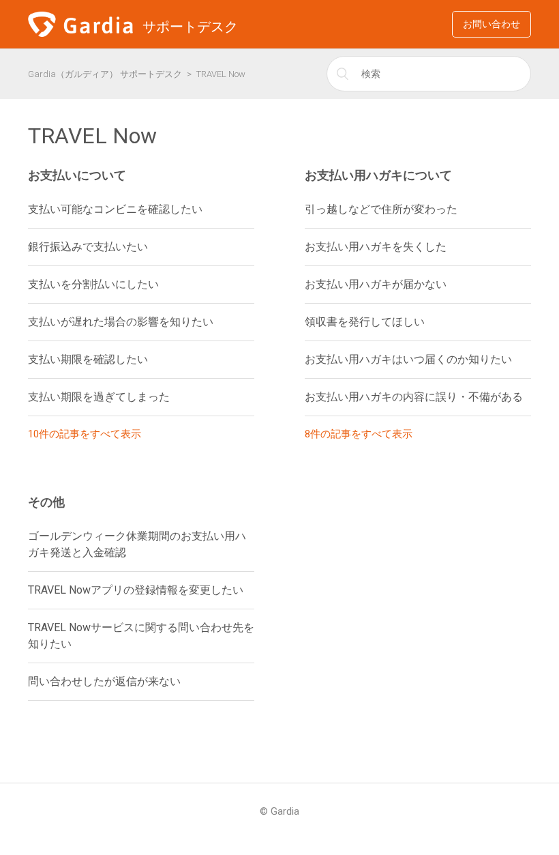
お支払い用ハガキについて (378, 175)
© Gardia (279, 811)
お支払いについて (77, 175)
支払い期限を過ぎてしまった (99, 396)
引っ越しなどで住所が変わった (381, 209)
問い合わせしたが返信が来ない (104, 681)
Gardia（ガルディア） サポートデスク (105, 74)
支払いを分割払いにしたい (93, 284)
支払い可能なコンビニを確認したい (115, 209)
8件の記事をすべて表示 (358, 434)
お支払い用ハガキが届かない (376, 284)
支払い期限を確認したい (88, 359)
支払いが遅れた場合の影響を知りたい (120, 321)
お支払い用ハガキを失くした (376, 246)
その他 (46, 502)
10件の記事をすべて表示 (84, 434)
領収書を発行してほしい (365, 321)
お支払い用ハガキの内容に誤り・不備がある (414, 396)
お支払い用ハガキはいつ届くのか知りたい (408, 359)
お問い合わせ (491, 23)
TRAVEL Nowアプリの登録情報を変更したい (135, 589)
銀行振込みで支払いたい (88, 246)
